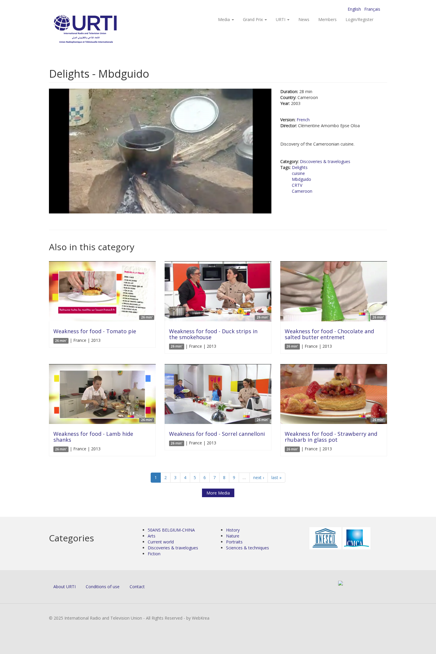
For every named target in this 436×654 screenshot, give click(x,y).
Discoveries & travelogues (325, 161)
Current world (161, 542)
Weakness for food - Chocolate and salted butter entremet (329, 334)
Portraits (234, 542)
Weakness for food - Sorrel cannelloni (217, 433)
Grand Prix (253, 19)
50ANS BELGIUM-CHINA (171, 530)
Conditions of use (103, 586)
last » (276, 477)
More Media (218, 493)
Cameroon (302, 191)
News (303, 19)
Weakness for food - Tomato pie (94, 331)
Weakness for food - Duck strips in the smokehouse (213, 334)
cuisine (298, 173)
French (303, 119)
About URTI (64, 586)
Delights (300, 167)
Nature (232, 536)
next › (258, 477)
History (233, 530)
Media (224, 19)
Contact (137, 586)
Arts (151, 536)
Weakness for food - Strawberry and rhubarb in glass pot (331, 436)
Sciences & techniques (247, 548)
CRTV (297, 185)
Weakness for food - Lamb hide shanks (93, 436)
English (354, 9)
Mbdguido (301, 179)
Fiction (154, 553)
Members (327, 19)
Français (372, 9)
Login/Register (359, 19)
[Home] (97, 30)
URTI (281, 19)
